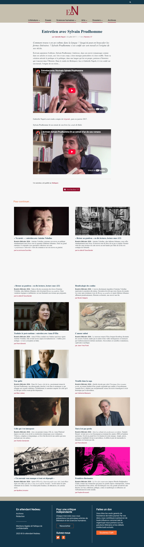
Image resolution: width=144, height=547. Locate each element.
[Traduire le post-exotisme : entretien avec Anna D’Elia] (41, 316)
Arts (83, 20)
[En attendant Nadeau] (72, 10)
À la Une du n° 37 (72, 189)
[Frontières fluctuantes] (102, 461)
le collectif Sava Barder (85, 250)
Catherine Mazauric (84, 393)
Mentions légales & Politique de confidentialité (29, 527)
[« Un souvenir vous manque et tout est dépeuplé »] (41, 461)
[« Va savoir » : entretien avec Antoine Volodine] (41, 221)
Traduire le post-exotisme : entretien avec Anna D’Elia (36, 333)
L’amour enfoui (81, 333)
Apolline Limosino (22, 490)
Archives (112, 20)
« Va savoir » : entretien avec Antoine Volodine (33, 238)
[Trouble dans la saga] (102, 363)
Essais (48, 20)
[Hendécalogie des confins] (102, 268)
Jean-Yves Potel (83, 345)
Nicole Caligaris (83, 298)
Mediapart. (55, 183)
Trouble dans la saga (83, 381)
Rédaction (20, 516)
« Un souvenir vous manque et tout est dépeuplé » (34, 478)
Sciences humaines (65, 20)
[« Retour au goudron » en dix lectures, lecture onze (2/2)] (41, 268)
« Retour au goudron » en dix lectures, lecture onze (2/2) (37, 285)
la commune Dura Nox (24, 250)
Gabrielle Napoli (60, 37)
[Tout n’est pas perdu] (102, 411)
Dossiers (96, 20)
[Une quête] (41, 363)
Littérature (33, 20)
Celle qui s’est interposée (24, 428)
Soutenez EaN (106, 532)
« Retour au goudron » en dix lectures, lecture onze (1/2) (98, 238)
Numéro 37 (88, 37)
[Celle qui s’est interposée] (41, 411)
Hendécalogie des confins (85, 285)
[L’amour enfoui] (102, 316)
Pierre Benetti (21, 343)
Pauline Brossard (83, 492)
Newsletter (65, 526)
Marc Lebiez (21, 393)
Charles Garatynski (23, 441)
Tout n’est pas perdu (83, 428)
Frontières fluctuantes (84, 478)
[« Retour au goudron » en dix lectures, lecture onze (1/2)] (102, 221)
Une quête (18, 381)
